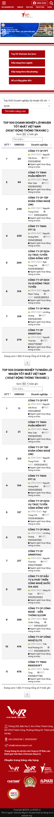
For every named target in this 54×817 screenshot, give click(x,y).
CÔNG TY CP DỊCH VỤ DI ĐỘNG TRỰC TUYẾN (39, 283)
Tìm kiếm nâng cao (15, 111)
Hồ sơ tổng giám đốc (21, 80)
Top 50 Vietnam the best (23, 54)
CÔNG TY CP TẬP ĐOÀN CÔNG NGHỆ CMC (39, 201)
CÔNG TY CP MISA (39, 308)
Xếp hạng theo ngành (22, 63)
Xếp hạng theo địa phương (24, 71)
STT (6, 144)
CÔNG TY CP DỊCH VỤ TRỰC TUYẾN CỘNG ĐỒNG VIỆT (38, 255)
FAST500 (29, 7)
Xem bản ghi (27, 134)
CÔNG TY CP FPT (38, 150)
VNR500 (20, 7)
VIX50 (49, 7)
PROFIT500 (40, 7)
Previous (4, 33)
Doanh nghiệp (39, 144)
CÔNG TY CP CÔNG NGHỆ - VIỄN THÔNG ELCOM (39, 612)
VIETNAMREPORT (7, 7)
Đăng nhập (41, 3)
